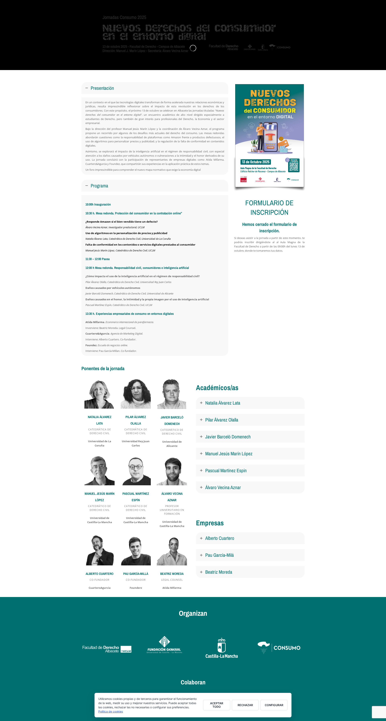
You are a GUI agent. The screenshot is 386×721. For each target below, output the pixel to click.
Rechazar (245, 705)
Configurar (274, 705)
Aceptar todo (216, 704)
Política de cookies (110, 711)
